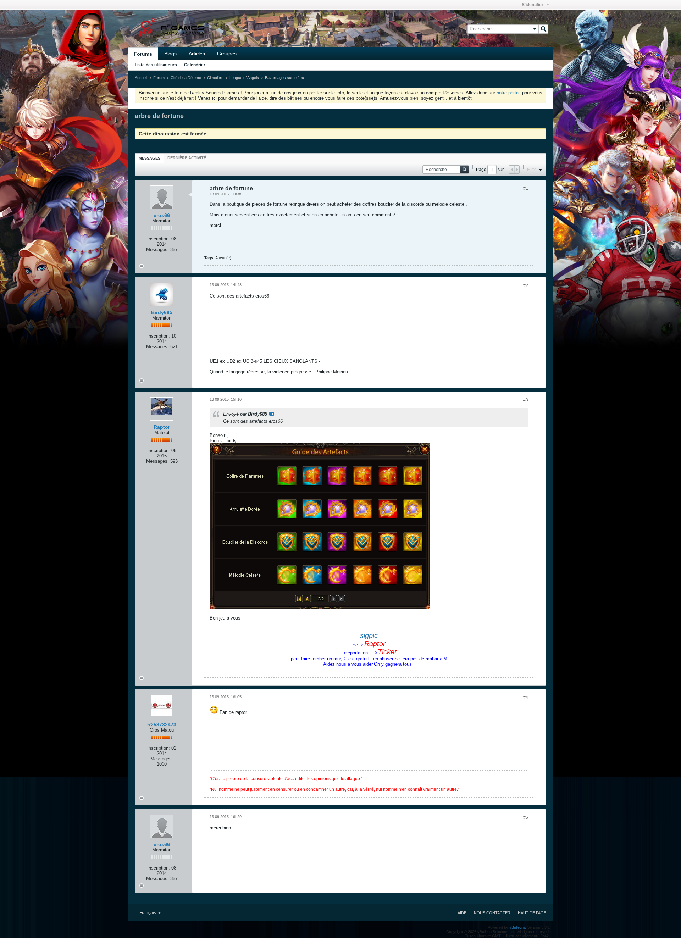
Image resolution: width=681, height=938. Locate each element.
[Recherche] (543, 29)
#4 (525, 697)
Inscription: (158, 239)
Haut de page (532, 913)
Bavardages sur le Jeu (284, 78)
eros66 (162, 215)
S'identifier (533, 4)
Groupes (227, 53)
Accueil (141, 78)
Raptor (162, 427)
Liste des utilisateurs (156, 64)
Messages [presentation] (149, 158)
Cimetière (215, 78)
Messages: (157, 249)
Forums (143, 54)
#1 (525, 188)
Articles (197, 53)
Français (148, 912)
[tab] (149, 158)
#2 (525, 285)
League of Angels (244, 78)
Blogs (170, 53)
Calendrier (194, 64)
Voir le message (271, 414)
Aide (462, 913)
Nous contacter (492, 913)
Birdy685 (161, 312)
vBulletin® (517, 927)
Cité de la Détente (186, 78)
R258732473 (161, 724)
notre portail (509, 92)
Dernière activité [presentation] (186, 158)
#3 (525, 400)
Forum (159, 78)
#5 (525, 817)
